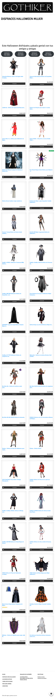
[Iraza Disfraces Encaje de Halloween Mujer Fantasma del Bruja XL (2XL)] (41, 284)
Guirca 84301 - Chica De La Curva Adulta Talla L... (40, 139)
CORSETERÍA (5, 685)
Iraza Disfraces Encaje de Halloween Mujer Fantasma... (40, 294)
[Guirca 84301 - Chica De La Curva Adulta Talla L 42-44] (41, 129)
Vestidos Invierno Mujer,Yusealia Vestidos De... (40, 605)
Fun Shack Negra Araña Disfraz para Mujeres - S (41, 170)
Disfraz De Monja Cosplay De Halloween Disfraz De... (12, 170)
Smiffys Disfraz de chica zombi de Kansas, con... (40, 542)
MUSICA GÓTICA (23, 679)
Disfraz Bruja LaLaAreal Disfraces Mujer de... (41, 324)
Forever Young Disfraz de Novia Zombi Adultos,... (12, 233)
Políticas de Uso (41, 676)
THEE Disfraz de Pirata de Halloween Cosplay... (11, 573)
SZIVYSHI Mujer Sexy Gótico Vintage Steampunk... (11, 480)
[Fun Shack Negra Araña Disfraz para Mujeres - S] (41, 160)
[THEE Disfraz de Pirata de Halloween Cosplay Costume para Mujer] (13, 563)
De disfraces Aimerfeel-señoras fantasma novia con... (40, 636)
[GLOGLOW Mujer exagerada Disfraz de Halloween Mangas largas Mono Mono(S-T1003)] (41, 222)
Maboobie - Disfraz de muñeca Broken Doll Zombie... (40, 356)
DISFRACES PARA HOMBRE (48, 54)
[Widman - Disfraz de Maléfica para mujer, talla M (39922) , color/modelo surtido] (13, 625)
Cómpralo (14, 83)
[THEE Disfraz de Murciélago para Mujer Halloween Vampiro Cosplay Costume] (41, 563)
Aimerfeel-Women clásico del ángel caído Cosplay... (12, 77)
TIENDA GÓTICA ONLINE (7, 681)
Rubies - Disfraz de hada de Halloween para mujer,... (13, 449)
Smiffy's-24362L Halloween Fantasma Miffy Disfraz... (13, 263)
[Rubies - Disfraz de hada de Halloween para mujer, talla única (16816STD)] (13, 438)
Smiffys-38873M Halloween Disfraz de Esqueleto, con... (11, 294)
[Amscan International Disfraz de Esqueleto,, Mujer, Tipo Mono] (41, 67)
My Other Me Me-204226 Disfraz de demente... (13, 417)
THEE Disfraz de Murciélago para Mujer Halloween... (40, 573)
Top (52, 697)
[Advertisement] (27, 32)
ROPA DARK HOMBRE (6, 683)
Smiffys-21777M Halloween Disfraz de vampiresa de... (11, 356)
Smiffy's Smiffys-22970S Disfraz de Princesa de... (41, 263)
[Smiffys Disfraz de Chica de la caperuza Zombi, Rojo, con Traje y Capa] (41, 470)
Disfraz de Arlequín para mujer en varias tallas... (40, 108)
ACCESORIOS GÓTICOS (7, 679)
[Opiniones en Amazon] (5, 607)
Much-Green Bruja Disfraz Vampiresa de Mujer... (12, 605)
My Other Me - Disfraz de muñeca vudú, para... (12, 387)
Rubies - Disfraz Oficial (35, 448)
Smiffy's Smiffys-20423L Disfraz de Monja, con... (12, 511)
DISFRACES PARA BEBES (21, 54)
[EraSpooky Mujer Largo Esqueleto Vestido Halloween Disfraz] (41, 191)
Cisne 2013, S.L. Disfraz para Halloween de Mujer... (13, 139)
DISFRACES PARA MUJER (34, 54)
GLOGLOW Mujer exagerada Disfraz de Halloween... (39, 233)
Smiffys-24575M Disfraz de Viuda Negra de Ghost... (13, 542)
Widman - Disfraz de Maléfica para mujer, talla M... (13, 636)
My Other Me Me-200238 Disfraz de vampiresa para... (41, 387)
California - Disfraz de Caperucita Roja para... (13, 107)
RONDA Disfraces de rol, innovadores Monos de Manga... (41, 418)
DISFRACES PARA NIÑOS (7, 54)
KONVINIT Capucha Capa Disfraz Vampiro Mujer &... (13, 325)
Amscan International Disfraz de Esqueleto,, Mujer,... (41, 77)
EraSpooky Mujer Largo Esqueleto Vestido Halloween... (40, 201)
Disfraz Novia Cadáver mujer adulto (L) (12, 201)
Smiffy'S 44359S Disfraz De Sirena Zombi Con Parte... (40, 511)
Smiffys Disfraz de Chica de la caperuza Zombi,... (40, 480)
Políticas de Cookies (42, 678)
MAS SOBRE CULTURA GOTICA (26, 678)
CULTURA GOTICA (24, 676)
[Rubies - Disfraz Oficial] (41, 438)
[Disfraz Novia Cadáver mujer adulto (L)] (13, 191)
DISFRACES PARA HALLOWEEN (9, 676)
